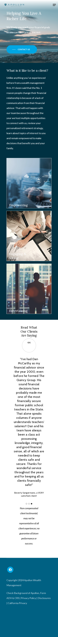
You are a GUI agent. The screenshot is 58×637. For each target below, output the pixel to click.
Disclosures (44, 598)
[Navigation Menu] (54, 5)
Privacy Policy (28, 598)
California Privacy (17, 603)
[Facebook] (10, 569)
